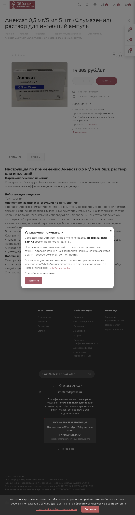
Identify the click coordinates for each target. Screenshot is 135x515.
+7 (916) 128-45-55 (59, 267)
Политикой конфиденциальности (56, 509)
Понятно (33, 280)
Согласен (90, 509)
